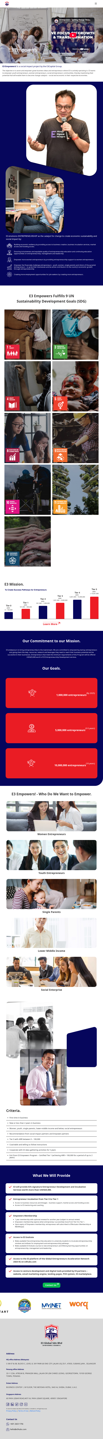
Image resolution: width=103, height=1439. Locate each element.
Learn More (50, 624)
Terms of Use (23, 1411)
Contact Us (50, 1285)
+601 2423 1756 (16, 1424)
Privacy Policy (11, 1411)
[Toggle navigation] (96, 4)
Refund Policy (35, 1411)
